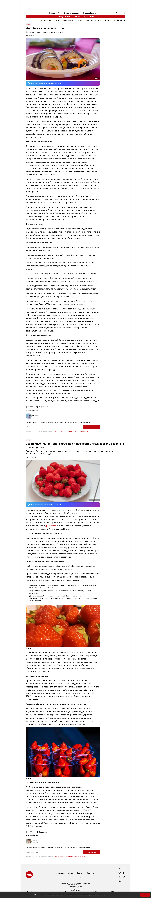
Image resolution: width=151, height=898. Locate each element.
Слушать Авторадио (72, 13)
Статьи (39, 20)
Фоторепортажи (86, 20)
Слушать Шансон (89, 13)
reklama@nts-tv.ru (75, 890)
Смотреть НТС (54, 13)
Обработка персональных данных (75, 877)
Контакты (90, 873)
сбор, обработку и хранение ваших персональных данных (71, 431)
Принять (145, 895)
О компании (61, 873)
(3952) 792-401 (71, 885)
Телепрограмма (67, 20)
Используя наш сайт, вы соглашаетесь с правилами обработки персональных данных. (70, 895)
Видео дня (48, 20)
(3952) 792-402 (78, 886)
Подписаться (91, 427)
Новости (56, 20)
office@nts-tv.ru (79, 885)
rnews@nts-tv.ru (75, 887)
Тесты (76, 20)
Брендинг (81, 873)
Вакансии (71, 873)
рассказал (51, 525)
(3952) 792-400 (78, 889)
